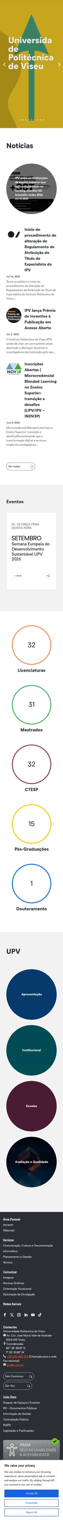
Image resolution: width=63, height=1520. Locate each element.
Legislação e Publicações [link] (18, 1430)
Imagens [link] (8, 1277)
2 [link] (22, 119)
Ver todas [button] (14, 466)
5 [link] (31, 119)
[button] (5, 1314)
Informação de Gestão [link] (17, 1414)
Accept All (31, 1493)
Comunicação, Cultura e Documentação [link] (28, 1245)
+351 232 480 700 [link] (17, 1356)
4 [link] (28, 119)
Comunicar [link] (10, 1272)
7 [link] (37, 119)
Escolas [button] (31, 1106)
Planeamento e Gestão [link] (17, 1256)
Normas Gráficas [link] (13, 1283)
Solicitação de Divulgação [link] (19, 1294)
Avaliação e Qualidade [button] (31, 1161)
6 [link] (34, 119)
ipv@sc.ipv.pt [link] (15, 1365)
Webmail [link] (8, 1230)
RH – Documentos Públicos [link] (20, 1408)
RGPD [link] (7, 1425)
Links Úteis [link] (9, 1397)
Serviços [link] (8, 1240)
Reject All (31, 1512)
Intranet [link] (8, 1225)
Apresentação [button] (31, 994)
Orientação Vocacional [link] (17, 1288)
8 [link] (40, 119)
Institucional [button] (31, 1050)
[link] (4, 64)
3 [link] (25, 119)
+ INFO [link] (18, 576)
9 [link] (43, 119)
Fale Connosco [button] (14, 1376)
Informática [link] (10, 1251)
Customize (31, 1503)
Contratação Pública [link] (16, 1419)
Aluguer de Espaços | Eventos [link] (21, 1402)
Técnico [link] (7, 1262)
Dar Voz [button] (10, 1385)
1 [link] (19, 119)
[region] (31, 1490)
